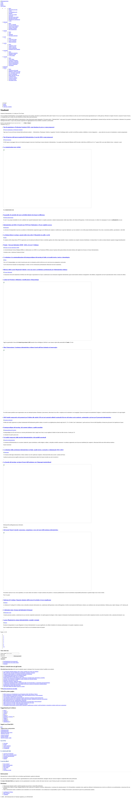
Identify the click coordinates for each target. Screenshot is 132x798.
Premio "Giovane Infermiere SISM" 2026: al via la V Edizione (21, 245)
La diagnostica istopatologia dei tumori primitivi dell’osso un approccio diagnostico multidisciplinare (25, 684)
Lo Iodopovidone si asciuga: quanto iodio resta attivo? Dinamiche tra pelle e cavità (26, 235)
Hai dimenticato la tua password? (10, 661)
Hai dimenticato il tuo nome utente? (11, 662)
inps (4, 714)
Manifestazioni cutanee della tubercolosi (12, 685)
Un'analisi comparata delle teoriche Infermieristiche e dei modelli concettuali (24, 437)
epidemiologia (6, 721)
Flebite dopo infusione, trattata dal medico (12, 681)
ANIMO (5, 719)
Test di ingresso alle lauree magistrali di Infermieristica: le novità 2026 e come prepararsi (28, 137)
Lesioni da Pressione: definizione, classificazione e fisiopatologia (21, 279)
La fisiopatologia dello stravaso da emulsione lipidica (14, 675)
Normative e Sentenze (8, 716)
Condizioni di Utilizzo (8, 792)
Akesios (5, 713)
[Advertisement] (66, 91)
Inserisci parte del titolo (6, 123)
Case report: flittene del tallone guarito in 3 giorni (14, 686)
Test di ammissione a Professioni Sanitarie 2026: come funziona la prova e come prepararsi (28, 127)
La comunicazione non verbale (12, 147)
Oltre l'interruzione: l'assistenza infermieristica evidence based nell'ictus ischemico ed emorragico (30, 347)
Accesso (3, 658)
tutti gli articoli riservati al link (10, 688)
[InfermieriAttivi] (4, 1)
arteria (4, 710)
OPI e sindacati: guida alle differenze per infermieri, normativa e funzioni (19, 672)
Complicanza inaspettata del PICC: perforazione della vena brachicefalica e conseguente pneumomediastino (26, 682)
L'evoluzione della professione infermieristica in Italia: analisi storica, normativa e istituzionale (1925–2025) (33, 450)
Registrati (5, 663)
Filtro (25, 123)
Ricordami (4, 657)
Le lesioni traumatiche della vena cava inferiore (13, 676)
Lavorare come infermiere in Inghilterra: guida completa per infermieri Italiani (20, 679)
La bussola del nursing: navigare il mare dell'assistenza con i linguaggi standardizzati (27, 462)
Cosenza (5, 711)
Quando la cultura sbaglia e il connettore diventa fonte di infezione (17, 674)
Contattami (5, 794)
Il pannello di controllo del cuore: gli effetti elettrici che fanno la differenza (24, 215)
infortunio (5, 720)
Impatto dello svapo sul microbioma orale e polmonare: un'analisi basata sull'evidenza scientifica (24, 677)
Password (3, 654)
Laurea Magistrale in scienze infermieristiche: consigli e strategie (21, 620)
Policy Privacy (6, 793)
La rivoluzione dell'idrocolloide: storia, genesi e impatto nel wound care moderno (20, 671)
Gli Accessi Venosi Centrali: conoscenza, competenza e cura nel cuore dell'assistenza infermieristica (30, 530)
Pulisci (29, 123)
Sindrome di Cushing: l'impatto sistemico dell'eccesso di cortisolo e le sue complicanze (27, 600)
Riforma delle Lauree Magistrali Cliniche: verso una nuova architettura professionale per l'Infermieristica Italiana (35, 269)
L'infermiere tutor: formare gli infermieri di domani (17, 610)
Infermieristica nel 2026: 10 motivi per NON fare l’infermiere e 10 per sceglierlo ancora (27, 225)
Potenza (5, 718)
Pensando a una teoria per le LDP (10, 680)
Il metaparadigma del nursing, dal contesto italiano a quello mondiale (22, 427)
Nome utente (3, 653)
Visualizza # (3, 124)
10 (3, 646)
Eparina (5, 715)
